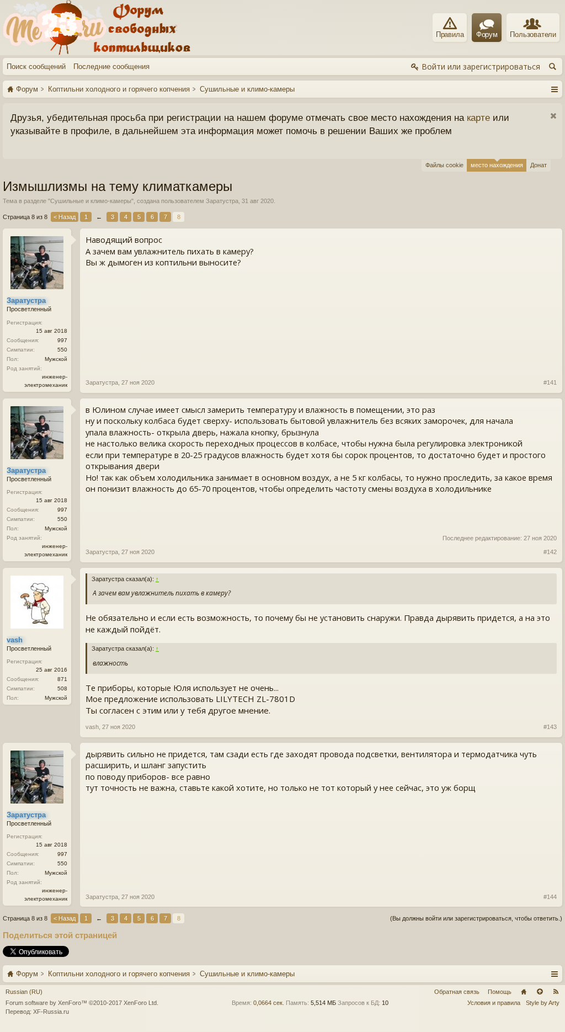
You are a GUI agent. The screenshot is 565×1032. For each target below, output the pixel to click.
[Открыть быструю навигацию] (554, 88)
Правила (450, 34)
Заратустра (222, 201)
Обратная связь (456, 991)
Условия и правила (493, 1002)
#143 (550, 727)
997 (62, 340)
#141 (550, 382)
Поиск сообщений (36, 66)
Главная (523, 992)
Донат (538, 165)
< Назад (65, 217)
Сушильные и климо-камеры (90, 201)
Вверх (539, 992)
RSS (555, 992)
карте (478, 117)
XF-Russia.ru (51, 1011)
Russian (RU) (24, 991)
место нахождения (497, 165)
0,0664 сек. (268, 1002)
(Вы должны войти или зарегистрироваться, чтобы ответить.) (476, 918)
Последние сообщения (111, 66)
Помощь (499, 991)
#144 (550, 896)
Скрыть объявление (553, 116)
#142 (550, 552)
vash (92, 727)
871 (62, 679)
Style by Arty (542, 1002)
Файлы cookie (444, 165)
